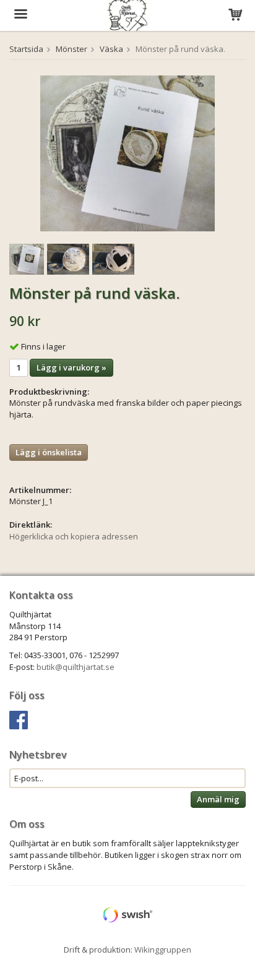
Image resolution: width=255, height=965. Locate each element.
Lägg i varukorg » (71, 367)
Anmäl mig (218, 799)
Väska (111, 48)
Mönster (71, 48)
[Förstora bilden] (127, 152)
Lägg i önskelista (48, 452)
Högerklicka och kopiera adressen (73, 536)
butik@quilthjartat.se (76, 666)
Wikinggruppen (162, 949)
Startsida (26, 48)
